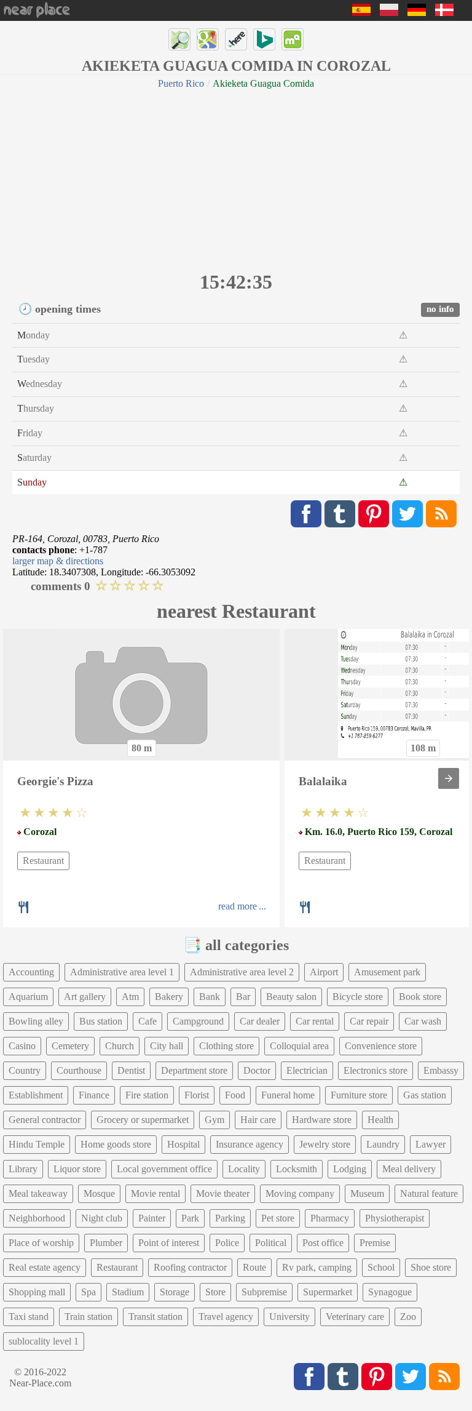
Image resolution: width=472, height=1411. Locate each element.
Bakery (169, 996)
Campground (198, 1021)
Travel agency (226, 1316)
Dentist (131, 1070)
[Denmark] (444, 12)
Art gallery (85, 996)
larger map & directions (57, 561)
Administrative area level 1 (122, 972)
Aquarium (28, 996)
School (381, 1267)
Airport (324, 972)
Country (25, 1070)
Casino (22, 1046)
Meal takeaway (38, 1193)
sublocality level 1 (44, 1341)
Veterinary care (355, 1316)
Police (227, 1242)
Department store (194, 1070)
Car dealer (260, 1021)
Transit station (155, 1316)
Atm (130, 996)
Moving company (300, 1193)
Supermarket (327, 1292)
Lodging (349, 1169)
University (289, 1316)
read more (237, 906)
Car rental (315, 1021)
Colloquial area (299, 1046)
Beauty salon (291, 996)
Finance (94, 1095)
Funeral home (288, 1095)
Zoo (408, 1316)
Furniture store (359, 1095)
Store (215, 1292)
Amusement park (387, 972)
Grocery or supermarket (142, 1119)
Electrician (307, 1070)
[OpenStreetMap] (179, 39)
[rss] (441, 513)
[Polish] (389, 12)
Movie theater (223, 1193)
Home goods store (116, 1144)
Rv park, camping (317, 1267)
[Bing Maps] (264, 39)
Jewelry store (324, 1144)
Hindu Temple (37, 1144)
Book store (420, 996)
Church (119, 1046)
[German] (416, 12)
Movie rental (155, 1193)
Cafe (147, 1021)
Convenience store (381, 1046)
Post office (323, 1242)
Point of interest (168, 1242)
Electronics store (375, 1070)
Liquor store (77, 1169)
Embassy (440, 1070)
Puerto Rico (181, 83)
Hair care (258, 1119)
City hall (166, 1046)
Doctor (256, 1070)
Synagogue (390, 1292)
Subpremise (264, 1292)
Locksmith (296, 1169)
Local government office (164, 1169)
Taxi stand (29, 1316)
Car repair (369, 1021)
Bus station (100, 1021)
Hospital (183, 1144)
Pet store (277, 1218)
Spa (88, 1292)
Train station (88, 1316)
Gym (214, 1119)
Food (235, 1095)
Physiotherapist (394, 1218)
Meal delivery (409, 1169)
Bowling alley (36, 1021)
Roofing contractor (190, 1267)
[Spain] (361, 12)
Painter (151, 1218)
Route (254, 1267)
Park (190, 1218)
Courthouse (79, 1070)
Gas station (424, 1095)
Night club (101, 1218)
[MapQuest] (292, 39)
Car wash (422, 1021)
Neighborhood (37, 1218)
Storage (174, 1292)
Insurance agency (249, 1144)
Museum (367, 1193)
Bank (209, 996)
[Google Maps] (208, 39)
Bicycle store (357, 996)
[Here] (236, 39)
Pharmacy (329, 1218)
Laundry (382, 1144)
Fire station (146, 1095)
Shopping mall (37, 1292)
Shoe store (431, 1267)
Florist (196, 1095)
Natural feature (429, 1193)
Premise (375, 1242)
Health (380, 1119)
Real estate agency (45, 1267)
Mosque (99, 1193)
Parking (230, 1218)
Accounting (31, 972)
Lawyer (430, 1144)
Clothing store (226, 1046)
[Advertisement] (236, 178)
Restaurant (43, 860)
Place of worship (41, 1242)
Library (23, 1169)
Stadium (128, 1292)
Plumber (106, 1242)
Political (270, 1242)
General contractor (45, 1119)
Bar (243, 996)
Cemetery (70, 1046)
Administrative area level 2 (242, 972)
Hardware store (322, 1119)
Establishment (36, 1095)
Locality (244, 1169)
